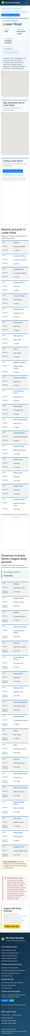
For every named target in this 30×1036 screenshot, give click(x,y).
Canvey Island (18, 322)
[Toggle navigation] (26, 2)
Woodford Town (19, 847)
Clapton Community (20, 627)
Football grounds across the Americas (13, 970)
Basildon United (19, 309)
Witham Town (18, 459)
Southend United (19, 282)
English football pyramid (9, 958)
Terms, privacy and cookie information (13, 1005)
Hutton (16, 349)
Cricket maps (5, 1015)
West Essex (17, 818)
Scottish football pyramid (9, 961)
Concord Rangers (19, 296)
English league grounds (8, 950)
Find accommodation (10, 52)
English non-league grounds (10, 953)
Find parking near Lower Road (13, 175)
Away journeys (17, 8)
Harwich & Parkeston (20, 702)
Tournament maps (7, 976)
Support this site (12, 926)
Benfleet (16, 242)
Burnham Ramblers (20, 378)
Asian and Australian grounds (10, 973)
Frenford (16, 643)
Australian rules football (8, 1023)
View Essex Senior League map (10, 15)
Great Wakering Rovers (19, 392)
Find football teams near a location (12, 982)
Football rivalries (6, 988)
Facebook (4, 1000)
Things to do (24, 11)
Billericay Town (18, 336)
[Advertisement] (15, 534)
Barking (16, 584)
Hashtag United (19, 269)
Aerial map (5, 11)
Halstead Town (18, 688)
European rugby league (8, 1020)
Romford (16, 759)
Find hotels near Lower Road (13, 171)
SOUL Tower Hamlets (21, 788)
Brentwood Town (19, 499)
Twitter (11, 1000)
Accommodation (14, 11)
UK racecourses (16, 1015)
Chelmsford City (19, 446)
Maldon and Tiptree (20, 362)
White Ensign (18, 406)
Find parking (8, 48)
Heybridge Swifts (19, 433)
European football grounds (9, 968)
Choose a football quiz (8, 985)
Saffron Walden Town (21, 773)
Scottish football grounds (9, 955)
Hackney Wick (18, 486)
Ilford (15, 745)
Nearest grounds (6, 8)
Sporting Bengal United (19, 803)
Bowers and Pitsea (20, 256)
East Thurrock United (20, 419)
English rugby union (7, 1018)
